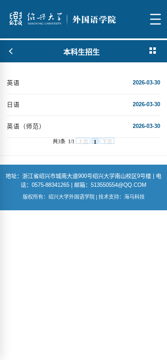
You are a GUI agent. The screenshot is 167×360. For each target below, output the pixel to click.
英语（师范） (26, 126)
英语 (13, 82)
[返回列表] (11, 51)
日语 (13, 104)
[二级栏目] (153, 51)
